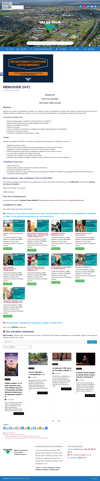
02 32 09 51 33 (61, 200)
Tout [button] (5, 347)
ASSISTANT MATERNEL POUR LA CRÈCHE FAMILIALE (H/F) (13, 301)
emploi (6, 434)
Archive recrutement (10, 433)
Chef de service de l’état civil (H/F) (13, 234)
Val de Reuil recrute (20, 434)
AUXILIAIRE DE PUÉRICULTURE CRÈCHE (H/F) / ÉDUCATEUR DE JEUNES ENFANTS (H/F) (37, 235)
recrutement (12, 434)
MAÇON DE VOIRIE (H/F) (83, 267)
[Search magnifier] (71, 43)
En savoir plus (18, 413)
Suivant (59, 421)
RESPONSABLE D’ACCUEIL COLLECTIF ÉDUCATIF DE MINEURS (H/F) (36, 268)
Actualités (8, 379)
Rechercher (92, 342)
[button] (61, 49)
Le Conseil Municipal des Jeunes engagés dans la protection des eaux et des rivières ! (26, 438)
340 (53, 421)
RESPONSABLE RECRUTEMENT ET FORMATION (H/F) (61, 268)
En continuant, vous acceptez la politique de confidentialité (19, 9)
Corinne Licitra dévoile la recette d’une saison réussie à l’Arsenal (85, 375)
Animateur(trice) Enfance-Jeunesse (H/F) (83, 234)
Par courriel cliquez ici (79, 455)
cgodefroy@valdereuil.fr (76, 200)
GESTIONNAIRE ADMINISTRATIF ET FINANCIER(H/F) (9, 268)
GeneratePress (26, 478)
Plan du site (94, 478)
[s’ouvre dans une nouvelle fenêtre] (14, 365)
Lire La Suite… (7, 248)
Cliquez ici (38, 467)
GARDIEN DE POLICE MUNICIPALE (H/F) (58, 234)
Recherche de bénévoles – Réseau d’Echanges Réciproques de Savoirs (22, 436)
